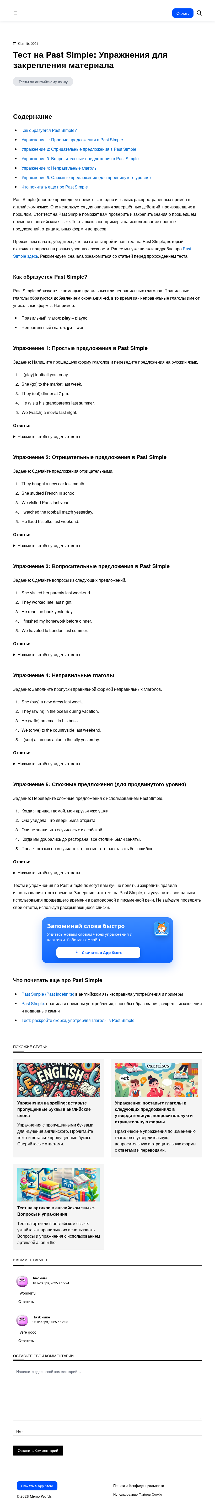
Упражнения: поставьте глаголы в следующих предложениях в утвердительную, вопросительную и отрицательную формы (154, 1112)
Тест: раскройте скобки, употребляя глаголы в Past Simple (78, 1020)
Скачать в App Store (37, 1485)
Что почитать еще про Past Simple (55, 187)
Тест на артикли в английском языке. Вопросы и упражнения (56, 1211)
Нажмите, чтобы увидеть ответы (49, 436)
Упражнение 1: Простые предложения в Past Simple (72, 140)
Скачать (182, 13)
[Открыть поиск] (199, 13)
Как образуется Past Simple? (49, 130)
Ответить (26, 1301)
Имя (20, 1431)
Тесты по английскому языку (43, 81)
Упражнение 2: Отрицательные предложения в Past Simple (79, 149)
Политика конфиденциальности (138, 1485)
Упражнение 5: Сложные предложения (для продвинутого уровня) (86, 177)
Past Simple (33, 1003)
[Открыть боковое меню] (15, 13)
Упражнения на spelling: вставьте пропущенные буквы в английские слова (54, 1109)
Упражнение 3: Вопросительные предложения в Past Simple (80, 158)
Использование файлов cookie (137, 1494)
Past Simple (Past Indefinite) (48, 994)
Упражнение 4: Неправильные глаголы (60, 168)
